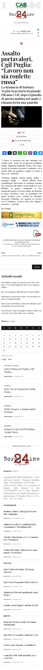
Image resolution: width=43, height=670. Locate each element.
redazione (8, 376)
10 (10, 339)
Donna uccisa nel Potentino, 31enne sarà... (19, 431)
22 (39, 343)
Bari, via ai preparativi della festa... (19, 390)
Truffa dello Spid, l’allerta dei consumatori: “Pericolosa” (21, 551)
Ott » (10, 359)
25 (15, 346)
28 (33, 346)
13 (27, 339)
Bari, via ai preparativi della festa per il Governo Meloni (20, 292)
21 (33, 343)
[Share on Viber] (30, 153)
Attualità (8, 366)
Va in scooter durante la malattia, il (19, 645)
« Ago (3, 359)
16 (4, 343)
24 (10, 346)
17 (10, 343)
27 (27, 346)
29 (39, 346)
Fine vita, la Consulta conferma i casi (21, 635)
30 (4, 350)
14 (33, 339)
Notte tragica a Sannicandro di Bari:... (20, 410)
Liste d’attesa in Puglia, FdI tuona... (19, 370)
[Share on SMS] (25, 153)
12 (21, 339)
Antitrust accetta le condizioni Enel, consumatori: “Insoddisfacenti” (20, 525)
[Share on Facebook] (4, 153)
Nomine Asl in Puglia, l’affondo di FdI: (21, 605)
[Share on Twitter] (10, 153)
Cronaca (7, 406)
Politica (16, 366)
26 (21, 346)
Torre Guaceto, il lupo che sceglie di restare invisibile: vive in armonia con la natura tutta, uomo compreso (21, 311)
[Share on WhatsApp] (20, 153)
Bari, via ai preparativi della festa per (21, 582)
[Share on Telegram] (35, 153)
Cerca (37, 267)
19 (21, 343)
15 (39, 339)
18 (15, 343)
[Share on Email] (15, 153)
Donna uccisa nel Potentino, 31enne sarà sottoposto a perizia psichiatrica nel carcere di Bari (21, 304)
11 (15, 339)
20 (27, 343)
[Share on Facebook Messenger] (40, 153)
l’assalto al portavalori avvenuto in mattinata (18, 168)
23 (4, 346)
